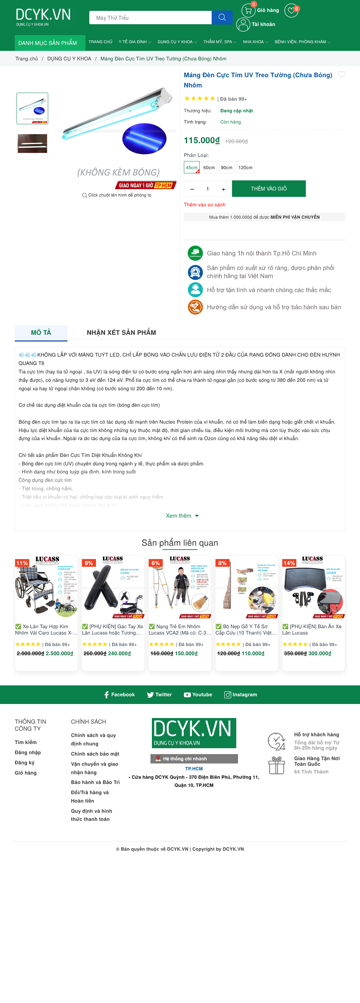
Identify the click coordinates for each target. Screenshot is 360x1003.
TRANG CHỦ (100, 42)
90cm (227, 167)
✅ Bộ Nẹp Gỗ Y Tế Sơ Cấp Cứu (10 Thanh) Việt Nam (244, 629)
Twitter (163, 694)
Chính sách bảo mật (95, 753)
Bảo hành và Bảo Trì (95, 782)
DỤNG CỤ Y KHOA (176, 42)
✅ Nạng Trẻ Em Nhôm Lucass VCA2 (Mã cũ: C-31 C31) (179, 629)
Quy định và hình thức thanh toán (91, 815)
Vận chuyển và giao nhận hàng (94, 768)
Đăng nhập (28, 752)
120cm (245, 167)
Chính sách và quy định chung (93, 739)
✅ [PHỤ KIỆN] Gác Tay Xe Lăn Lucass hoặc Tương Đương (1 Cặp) (112, 629)
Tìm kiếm (26, 742)
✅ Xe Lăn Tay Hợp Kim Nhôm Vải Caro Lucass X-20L (44, 629)
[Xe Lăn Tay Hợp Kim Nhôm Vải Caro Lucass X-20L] (46, 587)
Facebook (122, 694)
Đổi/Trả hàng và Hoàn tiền (90, 796)
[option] (116, 129)
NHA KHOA (254, 42)
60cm (209, 167)
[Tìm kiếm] (222, 18)
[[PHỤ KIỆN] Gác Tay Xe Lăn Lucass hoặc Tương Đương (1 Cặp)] (113, 587)
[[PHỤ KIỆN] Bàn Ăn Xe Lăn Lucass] (313, 587)
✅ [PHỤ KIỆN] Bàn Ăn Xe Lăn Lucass (312, 629)
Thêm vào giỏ (269, 188)
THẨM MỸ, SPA (218, 42)
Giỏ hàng (26, 772)
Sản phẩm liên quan (180, 542)
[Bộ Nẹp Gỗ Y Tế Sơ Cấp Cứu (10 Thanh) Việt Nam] (247, 587)
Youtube (201, 694)
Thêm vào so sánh (205, 204)
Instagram (244, 694)
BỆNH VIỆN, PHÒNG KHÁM (301, 42)
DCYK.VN (233, 848)
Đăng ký (24, 762)
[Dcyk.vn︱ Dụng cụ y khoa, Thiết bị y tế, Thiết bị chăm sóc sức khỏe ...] (44, 16)
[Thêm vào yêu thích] (341, 74)
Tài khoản (262, 24)
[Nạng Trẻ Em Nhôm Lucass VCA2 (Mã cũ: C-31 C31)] (180, 587)
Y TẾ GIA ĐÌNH (133, 42)
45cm (192, 167)
